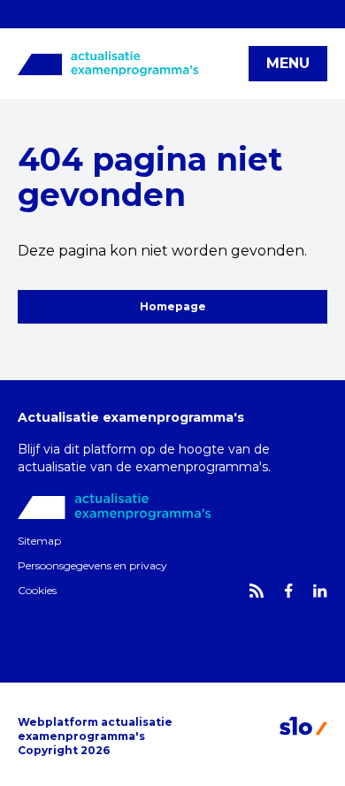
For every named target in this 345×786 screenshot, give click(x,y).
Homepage (173, 306)
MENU (288, 63)
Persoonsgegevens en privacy (92, 565)
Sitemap (39, 540)
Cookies (37, 590)
